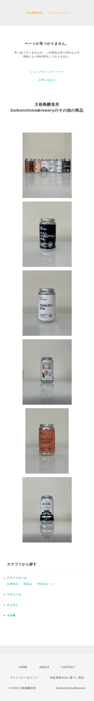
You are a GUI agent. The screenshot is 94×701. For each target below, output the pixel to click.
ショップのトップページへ (47, 71)
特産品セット (45, 583)
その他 (11, 615)
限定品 (28, 583)
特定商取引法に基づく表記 (67, 677)
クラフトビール (17, 577)
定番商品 (12, 583)
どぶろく (12, 604)
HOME (23, 667)
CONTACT (68, 667)
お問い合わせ (47, 80)
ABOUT (44, 667)
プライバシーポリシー (24, 677)
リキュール (14, 594)
